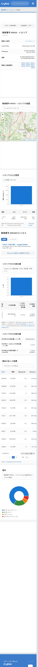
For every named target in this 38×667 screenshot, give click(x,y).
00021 (33, 67)
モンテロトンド (30, 41)
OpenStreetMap (32, 140)
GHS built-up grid (31, 224)
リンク (7, 322)
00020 (33, 66)
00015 (28, 64)
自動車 (4, 239)
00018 (23, 66)
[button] (20, 3)
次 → (27, 457)
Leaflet (24, 140)
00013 (23, 64)
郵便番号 (4, 10)
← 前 (9, 457)
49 (23, 457)
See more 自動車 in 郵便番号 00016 (18, 253)
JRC (6, 223)
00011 (28, 63)
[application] (18, 196)
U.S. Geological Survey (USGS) (12, 462)
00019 (28, 66)
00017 (33, 64)
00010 (23, 63)
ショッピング (12, 239)
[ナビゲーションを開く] (33, 3)
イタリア (11, 10)
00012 (33, 63)
